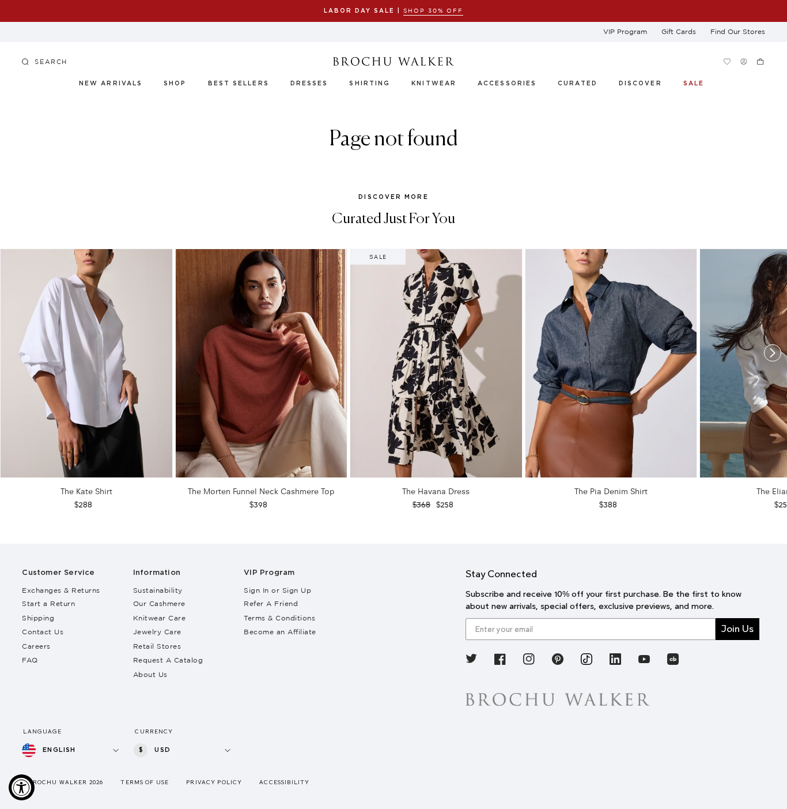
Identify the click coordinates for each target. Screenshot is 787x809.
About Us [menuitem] (150, 674)
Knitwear (434, 83)
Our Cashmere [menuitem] (159, 603)
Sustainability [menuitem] (158, 590)
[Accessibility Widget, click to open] (22, 787)
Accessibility (284, 782)
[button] (584, 85)
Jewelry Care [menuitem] (157, 631)
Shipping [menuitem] (38, 618)
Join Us (737, 628)
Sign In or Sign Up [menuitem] (277, 590)
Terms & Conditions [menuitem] (279, 618)
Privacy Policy (214, 782)
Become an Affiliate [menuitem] (280, 631)
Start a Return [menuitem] (48, 603)
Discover (641, 83)
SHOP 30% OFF (433, 10)
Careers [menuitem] (36, 646)
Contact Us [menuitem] (42, 631)
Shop (175, 83)
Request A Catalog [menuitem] (168, 660)
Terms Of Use (144, 782)
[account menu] (744, 61)
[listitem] (471, 661)
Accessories (507, 83)
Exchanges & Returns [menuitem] (61, 590)
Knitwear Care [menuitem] (159, 618)
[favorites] (727, 61)
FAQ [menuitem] (30, 660)
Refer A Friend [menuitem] (271, 603)
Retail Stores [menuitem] (157, 646)
